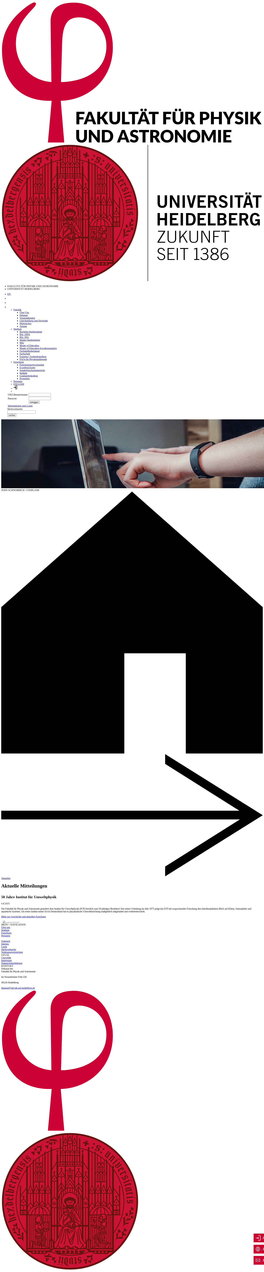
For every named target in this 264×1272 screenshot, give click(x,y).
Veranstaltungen (27, 318)
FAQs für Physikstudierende (33, 359)
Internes (5, 944)
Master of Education (29, 345)
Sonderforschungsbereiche (32, 370)
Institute (23, 373)
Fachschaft (25, 354)
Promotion (25, 378)
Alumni (23, 326)
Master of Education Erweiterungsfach (38, 348)
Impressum (6, 960)
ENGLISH (18, 384)
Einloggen (262, 1237)
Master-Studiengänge (30, 340)
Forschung (18, 362)
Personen (17, 381)
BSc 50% (24, 337)
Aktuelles (5, 878)
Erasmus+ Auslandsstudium (33, 356)
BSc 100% (25, 334)
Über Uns (24, 312)
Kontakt (262, 1260)
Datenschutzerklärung (11, 963)
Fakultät (17, 309)
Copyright (6, 957)
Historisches (25, 323)
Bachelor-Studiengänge (31, 331)
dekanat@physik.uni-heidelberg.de (18, 988)
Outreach (5, 941)
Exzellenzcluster (27, 367)
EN (9, 294)
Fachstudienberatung (30, 351)
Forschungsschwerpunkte (32, 365)
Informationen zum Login (20, 406)
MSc (22, 342)
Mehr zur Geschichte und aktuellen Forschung (23, 916)
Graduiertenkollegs (29, 376)
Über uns (5, 927)
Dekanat (24, 315)
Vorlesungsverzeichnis (12, 952)
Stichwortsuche (8, 949)
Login (4, 946)
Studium (17, 329)
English (262, 1248)
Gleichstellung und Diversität (34, 320)
